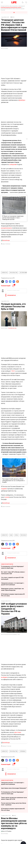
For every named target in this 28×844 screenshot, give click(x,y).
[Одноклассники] (17, 281)
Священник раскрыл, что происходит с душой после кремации (12, 621)
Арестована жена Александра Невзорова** (14, 825)
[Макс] (6, 281)
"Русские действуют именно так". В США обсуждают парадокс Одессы (13, 332)
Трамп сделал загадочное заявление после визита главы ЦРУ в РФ (14, 835)
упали (7, 534)
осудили (3, 526)
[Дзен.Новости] (2, 281)
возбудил (4, 715)
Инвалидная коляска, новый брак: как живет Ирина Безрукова (12, 326)
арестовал (17, 769)
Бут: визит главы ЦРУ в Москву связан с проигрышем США (13, 315)
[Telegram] (10, 281)
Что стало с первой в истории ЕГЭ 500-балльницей (12, 310)
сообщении (12, 164)
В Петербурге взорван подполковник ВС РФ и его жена (13, 321)
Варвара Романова (7, 783)
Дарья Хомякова (6, 243)
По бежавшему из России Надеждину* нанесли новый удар (12, 304)
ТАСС (13, 408)
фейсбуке (22, 100)
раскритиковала (6, 228)
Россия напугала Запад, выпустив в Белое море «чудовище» (13, 841)
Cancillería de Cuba (12, 365)
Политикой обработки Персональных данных (11, 7)
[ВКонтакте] (13, 281)
